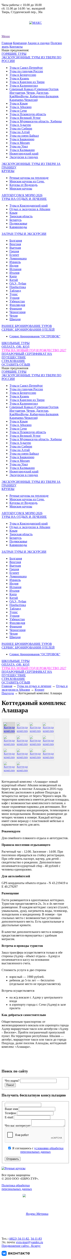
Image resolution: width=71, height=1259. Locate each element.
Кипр (13, 276)
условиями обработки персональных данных (42, 1150)
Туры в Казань (19, 78)
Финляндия (17, 305)
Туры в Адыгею (20, 125)
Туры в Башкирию (21, 139)
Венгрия (15, 244)
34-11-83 (36, 1238)
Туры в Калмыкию (22, 150)
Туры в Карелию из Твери (27, 82)
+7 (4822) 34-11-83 (14, 19)
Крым (13, 212)
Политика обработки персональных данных (17, 1187)
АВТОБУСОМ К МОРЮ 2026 (22, 195)
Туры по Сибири (20, 128)
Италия (14, 272)
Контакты (16, 46)
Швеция (15, 319)
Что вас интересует (18, 1125)
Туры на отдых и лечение (34, 686)
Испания (15, 269)
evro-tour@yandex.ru (15, 22)
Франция (15, 308)
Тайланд (15, 290)
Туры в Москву (19, 142)
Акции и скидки (38, 43)
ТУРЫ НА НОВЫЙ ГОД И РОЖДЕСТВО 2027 (34, 350)
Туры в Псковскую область (27, 114)
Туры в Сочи (18, 110)
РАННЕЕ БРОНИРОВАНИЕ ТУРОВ (27, 326)
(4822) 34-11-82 (19, 1238)
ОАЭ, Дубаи (17, 283)
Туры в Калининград (23, 85)
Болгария (15, 240)
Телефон (11, 1113)
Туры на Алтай (19, 132)
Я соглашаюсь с (37, 1150)
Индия (13, 265)
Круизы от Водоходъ (23, 185)
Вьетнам (15, 247)
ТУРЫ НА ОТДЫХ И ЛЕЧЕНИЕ (24, 198)
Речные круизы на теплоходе (29, 177)
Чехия (13, 315)
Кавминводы (18, 227)
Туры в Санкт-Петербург (26, 67)
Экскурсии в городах (23, 157)
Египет (14, 255)
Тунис (13, 294)
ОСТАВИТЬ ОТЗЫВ (16, 364)
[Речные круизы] (13, 1168)
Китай (13, 280)
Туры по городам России (26, 71)
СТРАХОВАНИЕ (13, 361)
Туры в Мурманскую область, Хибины (35, 121)
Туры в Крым (18, 103)
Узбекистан (17, 301)
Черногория (17, 312)
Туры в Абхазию (20, 107)
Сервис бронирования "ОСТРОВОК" (34, 336)
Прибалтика (17, 287)
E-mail (9, 1117)
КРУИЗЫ (8, 171)
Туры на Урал (18, 146)
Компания (20, 43)
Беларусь (15, 220)
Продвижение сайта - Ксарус (21, 1245)
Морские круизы (20, 188)
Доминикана (18, 258)
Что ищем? (12, 1080)
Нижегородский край (23, 153)
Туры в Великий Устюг (25, 117)
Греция (14, 251)
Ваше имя (12, 1109)
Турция (14, 297)
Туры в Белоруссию (22, 75)
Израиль (15, 262)
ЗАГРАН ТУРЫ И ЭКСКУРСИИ (24, 233)
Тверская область (21, 216)
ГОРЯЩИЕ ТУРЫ (14, 53)
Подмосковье (18, 223)
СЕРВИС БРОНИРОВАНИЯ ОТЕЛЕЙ (28, 329)
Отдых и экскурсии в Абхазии (29, 209)
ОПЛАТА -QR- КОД (15, 346)
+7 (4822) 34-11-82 (14, 15)
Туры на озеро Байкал (24, 135)
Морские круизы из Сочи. (27, 181)
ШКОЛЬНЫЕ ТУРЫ (16, 343)
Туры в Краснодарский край (28, 205)
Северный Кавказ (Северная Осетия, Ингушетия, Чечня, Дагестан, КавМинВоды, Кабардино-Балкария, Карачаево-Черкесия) (34, 94)
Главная (7, 43)
